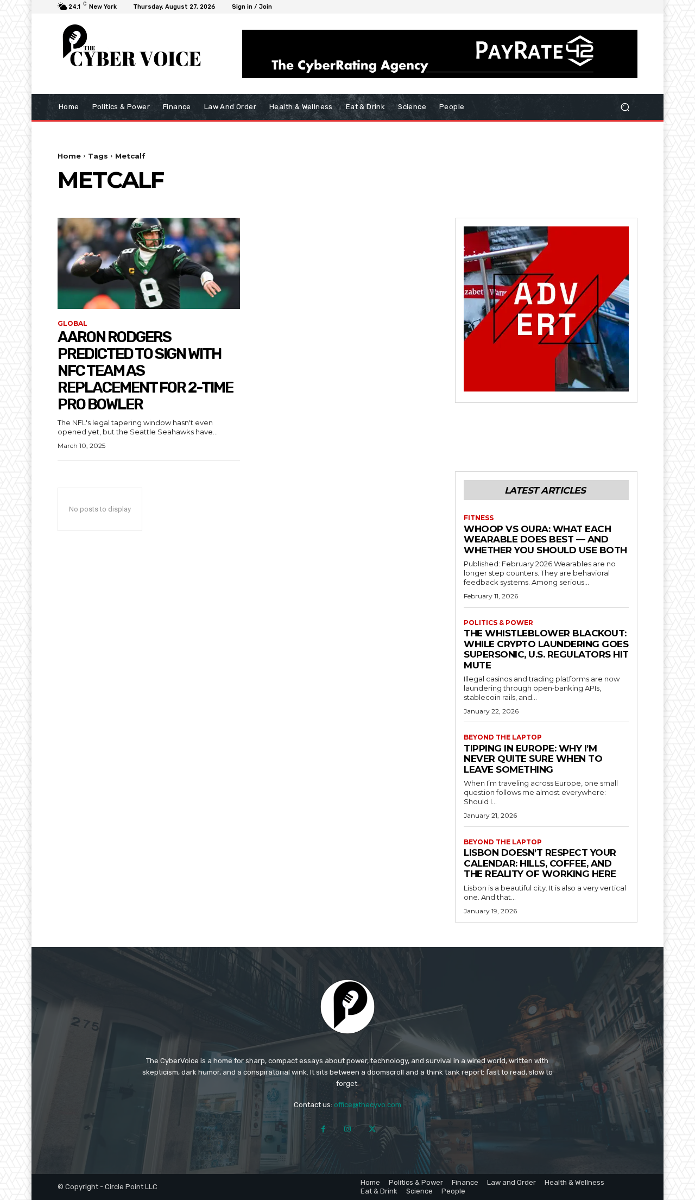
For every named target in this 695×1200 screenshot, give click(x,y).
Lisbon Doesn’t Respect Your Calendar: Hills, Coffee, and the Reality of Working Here (540, 863)
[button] (624, 106)
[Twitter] (372, 1129)
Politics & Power (498, 623)
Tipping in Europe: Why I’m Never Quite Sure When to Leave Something (533, 759)
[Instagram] (347, 1129)
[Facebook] (323, 1129)
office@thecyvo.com (367, 1105)
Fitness (479, 518)
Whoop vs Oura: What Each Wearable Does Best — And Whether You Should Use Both (545, 539)
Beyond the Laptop (503, 737)
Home (69, 155)
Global (72, 323)
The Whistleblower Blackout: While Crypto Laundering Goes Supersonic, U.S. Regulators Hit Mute (546, 649)
